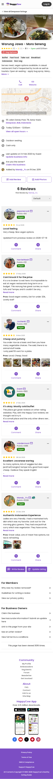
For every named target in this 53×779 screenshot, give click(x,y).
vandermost (23, 443)
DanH (19, 388)
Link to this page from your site (16, 626)
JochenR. (21, 321)
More (4, 74)
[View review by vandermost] (9, 446)
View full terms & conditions (14, 637)
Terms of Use (26, 757)
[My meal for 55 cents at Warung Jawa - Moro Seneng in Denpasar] (17, 362)
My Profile (26, 664)
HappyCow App (26, 701)
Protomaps (17, 113)
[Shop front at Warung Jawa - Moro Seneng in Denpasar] (7, 544)
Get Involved (26, 678)
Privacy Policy (26, 752)
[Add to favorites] (50, 18)
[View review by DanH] (9, 392)
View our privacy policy (12, 598)
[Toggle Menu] (2, 4)
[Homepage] (13, 4)
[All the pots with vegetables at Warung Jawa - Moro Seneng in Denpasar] (26, 362)
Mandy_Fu (21, 169)
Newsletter (27, 675)
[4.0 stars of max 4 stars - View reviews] (6, 48)
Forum (26, 672)
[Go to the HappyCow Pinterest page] (32, 739)
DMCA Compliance (26, 762)
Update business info (16, 156)
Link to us (26, 693)
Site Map (27, 696)
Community (26, 660)
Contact (26, 690)
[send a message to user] (31, 211)
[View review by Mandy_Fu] (9, 501)
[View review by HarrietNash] (9, 263)
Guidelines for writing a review (15, 593)
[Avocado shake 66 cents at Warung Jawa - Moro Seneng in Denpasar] (7, 362)
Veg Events (26, 669)
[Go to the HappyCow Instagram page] (38, 739)
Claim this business (15, 164)
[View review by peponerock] (9, 214)
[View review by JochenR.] (9, 324)
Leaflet (10, 113)
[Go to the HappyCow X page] (26, 739)
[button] (26, 99)
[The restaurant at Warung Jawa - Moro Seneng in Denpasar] (45, 362)
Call (20, 85)
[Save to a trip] (44, 18)
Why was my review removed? (16, 587)
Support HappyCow (26, 767)
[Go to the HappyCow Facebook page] (14, 739)
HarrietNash (23, 259)
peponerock (23, 211)
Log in (47, 4)
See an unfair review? (11, 631)
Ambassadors (26, 666)
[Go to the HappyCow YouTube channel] (20, 739)
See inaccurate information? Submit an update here (24, 620)
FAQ (26, 687)
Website (32, 85)
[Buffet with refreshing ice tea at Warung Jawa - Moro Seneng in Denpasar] (17, 544)
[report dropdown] (47, 211)
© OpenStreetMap (29, 113)
